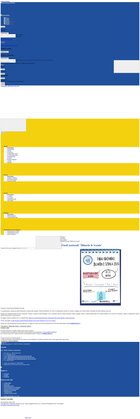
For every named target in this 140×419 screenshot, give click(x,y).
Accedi (3, 26)
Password (18, 36)
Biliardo (31, 320)
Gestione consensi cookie (10, 393)
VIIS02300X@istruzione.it (21, 357)
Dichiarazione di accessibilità (11, 389)
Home (63, 237)
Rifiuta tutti (14, 326)
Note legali (6, 384)
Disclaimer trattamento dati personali (10, 405)
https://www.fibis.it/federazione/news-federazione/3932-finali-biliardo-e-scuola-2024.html (52, 318)
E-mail (17, 60)
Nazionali (41, 320)
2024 (34, 320)
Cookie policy (7, 383)
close (2, 132)
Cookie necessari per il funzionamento (10, 338)
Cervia (46, 320)
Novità (63, 238)
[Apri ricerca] (126, 66)
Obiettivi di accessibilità (10, 390)
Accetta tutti (25, 326)
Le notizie (64, 239)
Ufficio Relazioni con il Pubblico (12, 387)
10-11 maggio (51, 320)
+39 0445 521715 (10, 354)
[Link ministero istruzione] (8, 2)
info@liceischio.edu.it (20, 356)
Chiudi (2, 69)
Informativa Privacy (9, 386)
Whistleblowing (8, 391)
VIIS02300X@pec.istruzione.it (21, 359)
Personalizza (4, 326)
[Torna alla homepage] (10, 86)
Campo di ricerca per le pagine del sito (10, 248)
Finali (37, 320)
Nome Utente (19, 35)
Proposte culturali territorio (21, 320)
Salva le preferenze (13, 341)
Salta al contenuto (5, 1)
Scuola (13, 320)
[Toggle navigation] (13, 125)
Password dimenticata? (6, 39)
